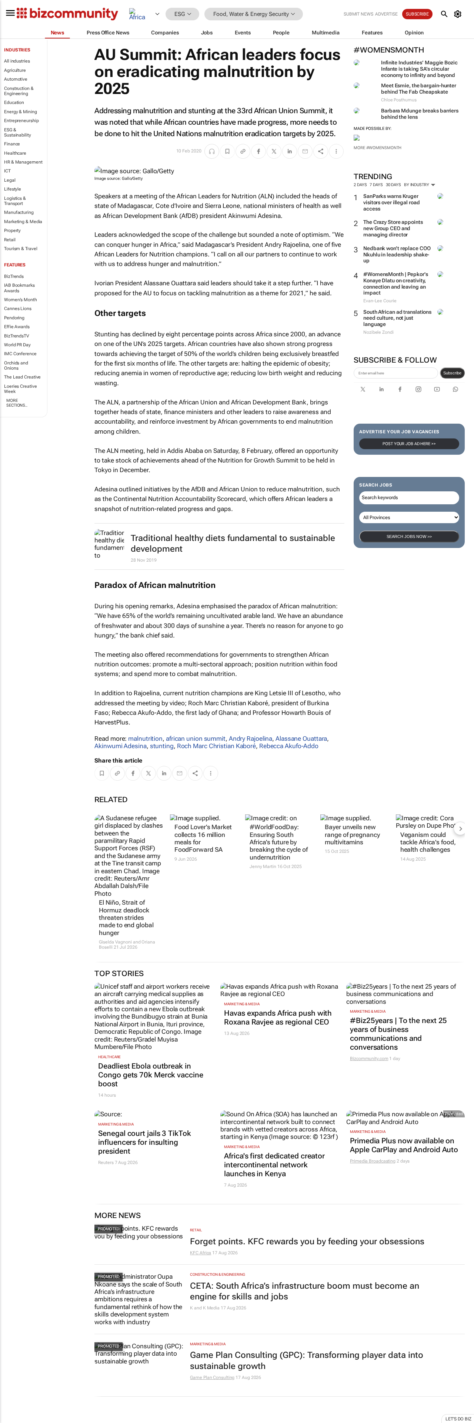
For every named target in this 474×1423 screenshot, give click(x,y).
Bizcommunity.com (369, 1058)
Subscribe (452, 373)
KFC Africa (200, 1252)
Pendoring (14, 317)
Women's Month (20, 299)
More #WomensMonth (377, 147)
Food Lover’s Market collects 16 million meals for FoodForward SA (203, 838)
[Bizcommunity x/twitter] (363, 389)
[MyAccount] (459, 14)
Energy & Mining (20, 111)
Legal (10, 180)
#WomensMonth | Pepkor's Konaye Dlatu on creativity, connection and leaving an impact (395, 283)
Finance (12, 144)
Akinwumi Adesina (120, 746)
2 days (360, 184)
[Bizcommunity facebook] (400, 389)
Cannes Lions (17, 308)
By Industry (417, 184)
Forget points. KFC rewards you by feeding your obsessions (307, 1242)
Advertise (386, 14)
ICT (7, 171)
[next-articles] (460, 828)
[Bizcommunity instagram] (418, 389)
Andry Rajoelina (251, 738)
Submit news (358, 14)
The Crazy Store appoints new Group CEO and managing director (393, 228)
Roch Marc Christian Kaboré (216, 746)
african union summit (196, 738)
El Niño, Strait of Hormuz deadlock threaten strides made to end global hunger (126, 917)
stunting (162, 746)
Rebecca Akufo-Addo (288, 746)
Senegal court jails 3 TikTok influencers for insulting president (144, 1142)
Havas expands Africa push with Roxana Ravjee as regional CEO (278, 1017)
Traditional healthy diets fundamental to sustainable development (233, 543)
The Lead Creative (22, 377)
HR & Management (23, 162)
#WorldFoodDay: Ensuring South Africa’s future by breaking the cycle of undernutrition (279, 842)
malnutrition (145, 738)
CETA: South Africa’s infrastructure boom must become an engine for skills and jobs (304, 1291)
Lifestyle (12, 189)
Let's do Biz (458, 1419)
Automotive (15, 79)
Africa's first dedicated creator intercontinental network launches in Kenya (274, 1164)
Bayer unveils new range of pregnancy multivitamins (352, 834)
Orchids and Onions (16, 365)
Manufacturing (19, 212)
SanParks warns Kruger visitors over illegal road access (391, 202)
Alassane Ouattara (301, 738)
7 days (376, 184)
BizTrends (14, 276)
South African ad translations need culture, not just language (397, 318)
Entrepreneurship (21, 120)
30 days (393, 184)
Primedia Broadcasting (372, 1161)
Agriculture (15, 70)
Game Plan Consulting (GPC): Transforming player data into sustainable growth (306, 1360)
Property (12, 230)
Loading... (14, 1419)
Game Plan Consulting (212, 1377)
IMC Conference (20, 353)
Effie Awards (17, 326)
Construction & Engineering (19, 91)
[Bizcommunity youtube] (437, 389)
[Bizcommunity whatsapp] (455, 389)
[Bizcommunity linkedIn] (381, 389)
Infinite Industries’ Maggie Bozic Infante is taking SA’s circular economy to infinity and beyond (419, 69)
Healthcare (15, 153)
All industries (17, 61)
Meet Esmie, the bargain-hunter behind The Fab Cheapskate (418, 89)
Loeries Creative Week (20, 389)
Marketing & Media (23, 221)
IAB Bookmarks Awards (19, 288)
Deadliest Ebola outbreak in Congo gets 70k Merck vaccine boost (150, 1075)
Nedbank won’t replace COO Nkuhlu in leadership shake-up (397, 254)
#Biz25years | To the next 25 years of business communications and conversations (398, 1034)
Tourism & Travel (20, 248)
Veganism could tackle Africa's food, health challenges (428, 842)
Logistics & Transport (15, 201)
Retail (9, 239)
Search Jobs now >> (409, 536)
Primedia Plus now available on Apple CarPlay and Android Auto (404, 1145)
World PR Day (17, 344)
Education (14, 102)
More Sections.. (16, 403)
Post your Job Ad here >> (409, 443)
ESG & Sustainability (17, 132)
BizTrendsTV (16, 336)
